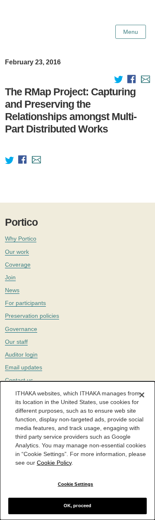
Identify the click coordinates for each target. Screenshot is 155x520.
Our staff (16, 341)
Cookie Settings (75, 484)
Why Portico (20, 238)
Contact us (19, 380)
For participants (25, 303)
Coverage (18, 264)
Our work (17, 251)
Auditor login (21, 354)
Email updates (23, 367)
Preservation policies (32, 315)
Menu (130, 31)
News (12, 290)
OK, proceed (77, 505)
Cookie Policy (54, 462)
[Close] (142, 395)
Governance (21, 329)
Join (10, 277)
